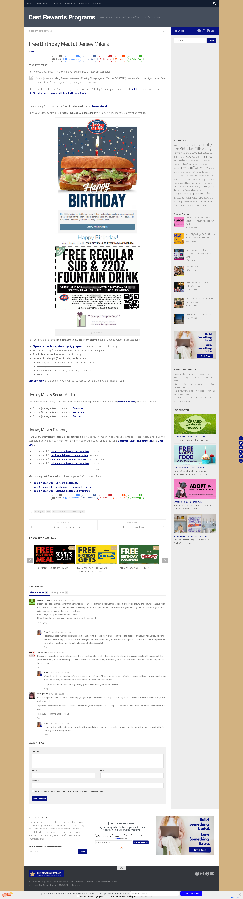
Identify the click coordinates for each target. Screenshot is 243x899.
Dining (186, 152)
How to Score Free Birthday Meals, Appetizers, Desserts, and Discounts (190, 472)
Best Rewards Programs (62, 17)
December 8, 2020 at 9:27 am (63, 600)
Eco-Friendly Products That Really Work (192, 439)
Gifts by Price (189, 536)
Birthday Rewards (181, 467)
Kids (187, 179)
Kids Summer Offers (183, 186)
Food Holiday (196, 157)
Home (29, 3)
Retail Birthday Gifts (193, 197)
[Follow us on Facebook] (199, 30)
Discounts (40, 3)
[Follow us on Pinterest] (208, 30)
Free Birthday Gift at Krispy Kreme (135, 567)
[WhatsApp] (241, 452)
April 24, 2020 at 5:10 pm (60, 694)
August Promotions (182, 145)
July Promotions (201, 175)
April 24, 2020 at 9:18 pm (60, 723)
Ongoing (187, 502)
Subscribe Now (191, 893)
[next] (165, 560)
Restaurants (179, 197)
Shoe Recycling (208, 198)
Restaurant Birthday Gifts (75, 511)
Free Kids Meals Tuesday (189, 164)
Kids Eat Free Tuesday (188, 183)
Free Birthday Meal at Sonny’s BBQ (51, 567)
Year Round (203, 205)
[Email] (241, 447)
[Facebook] (241, 438)
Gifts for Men (199, 171)
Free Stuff (61, 511)
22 (157, 548)
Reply (39, 627)
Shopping (178, 201)
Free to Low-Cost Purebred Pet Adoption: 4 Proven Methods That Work (194, 507)
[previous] (30, 560)
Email (103, 770)
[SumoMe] (241, 461)
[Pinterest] (241, 443)
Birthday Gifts (39, 511)
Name (35, 770)
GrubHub (134, 440)
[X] (241, 456)
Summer (200, 201)
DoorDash (123, 440)
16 (115, 548)
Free (54, 511)
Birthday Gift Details (40, 31)
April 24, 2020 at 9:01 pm (59, 652)
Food (48, 511)
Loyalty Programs (197, 187)
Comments (40, 592)
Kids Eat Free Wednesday (206, 183)
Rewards (69, 3)
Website (35, 780)
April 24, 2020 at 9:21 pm (60, 672)
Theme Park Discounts (189, 205)
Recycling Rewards (184, 190)
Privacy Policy (234, 897)
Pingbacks (60, 592)
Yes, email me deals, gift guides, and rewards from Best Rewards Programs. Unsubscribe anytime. (117, 896)
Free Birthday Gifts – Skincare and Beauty (55, 482)
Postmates (146, 440)
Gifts (197, 168)
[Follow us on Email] (212, 30)
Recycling (209, 186)
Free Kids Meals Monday (192, 160)
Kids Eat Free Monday (197, 179)
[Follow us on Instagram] (203, 30)
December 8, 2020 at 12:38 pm (62, 632)
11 (73, 548)
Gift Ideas (55, 3)
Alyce (33, 51)
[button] (85, 893)
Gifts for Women (186, 175)
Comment (36, 751)
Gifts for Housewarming (187, 172)
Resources (84, 3)
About (95, 3)
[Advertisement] (195, 91)
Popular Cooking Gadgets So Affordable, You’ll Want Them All (192, 541)
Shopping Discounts (189, 202)
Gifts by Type (205, 168)
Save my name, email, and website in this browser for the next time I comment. (69, 791)
